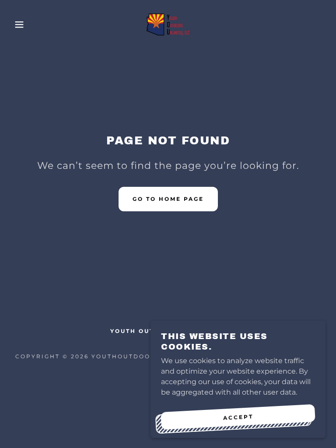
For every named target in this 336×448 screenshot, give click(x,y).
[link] (168, 24)
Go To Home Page (168, 199)
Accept (238, 417)
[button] (16, 24)
